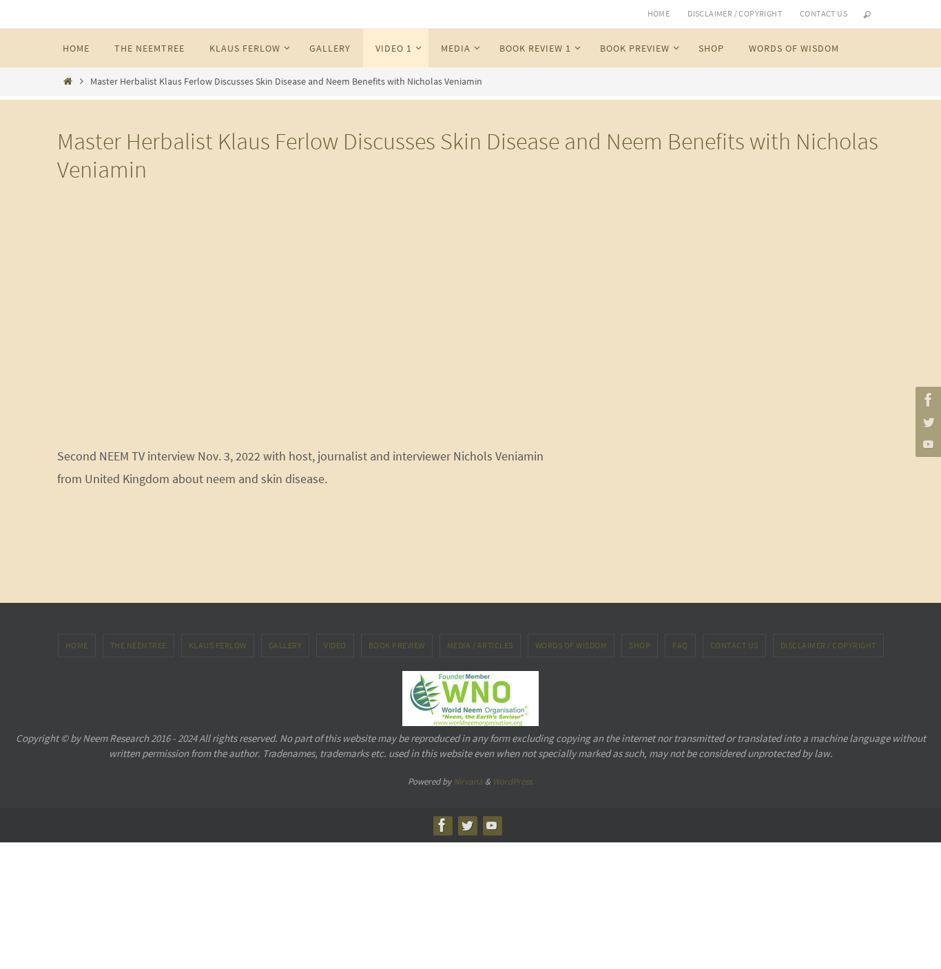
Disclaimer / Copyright (734, 13)
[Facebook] (927, 400)
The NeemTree (138, 645)
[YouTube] (927, 444)
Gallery (285, 645)
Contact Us (734, 645)
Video (335, 645)
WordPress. (513, 781)
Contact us (823, 13)
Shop (639, 645)
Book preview (397, 645)
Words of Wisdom (571, 645)
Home (659, 13)
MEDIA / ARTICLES (480, 645)
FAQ (680, 645)
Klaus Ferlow (218, 645)
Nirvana (468, 781)
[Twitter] (927, 422)
